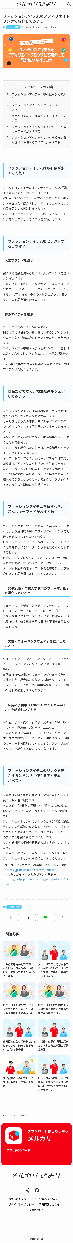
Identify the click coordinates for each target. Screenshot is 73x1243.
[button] (11, 917)
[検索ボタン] (69, 4)
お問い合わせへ (17, 1199)
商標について (36, 1210)
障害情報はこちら (49, 1204)
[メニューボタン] (4, 4)
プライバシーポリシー (21, 1204)
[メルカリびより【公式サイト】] (36, 4)
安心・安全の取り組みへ (45, 1199)
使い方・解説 (13, 27)
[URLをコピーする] (62, 917)
